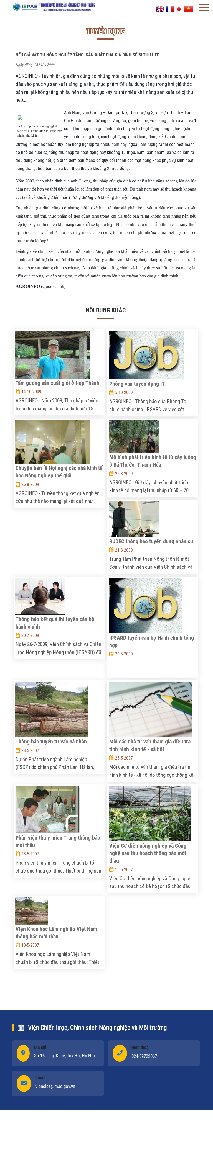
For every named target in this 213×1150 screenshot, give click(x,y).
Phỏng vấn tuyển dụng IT (137, 383)
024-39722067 (144, 1056)
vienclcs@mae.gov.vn (55, 1086)
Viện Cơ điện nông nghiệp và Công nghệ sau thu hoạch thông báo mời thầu (147, 853)
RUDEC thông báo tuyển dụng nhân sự (151, 541)
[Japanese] (179, 8)
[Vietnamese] (188, 8)
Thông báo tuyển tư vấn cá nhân (51, 741)
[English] (160, 8)
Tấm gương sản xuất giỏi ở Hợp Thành (57, 383)
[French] (170, 8)
